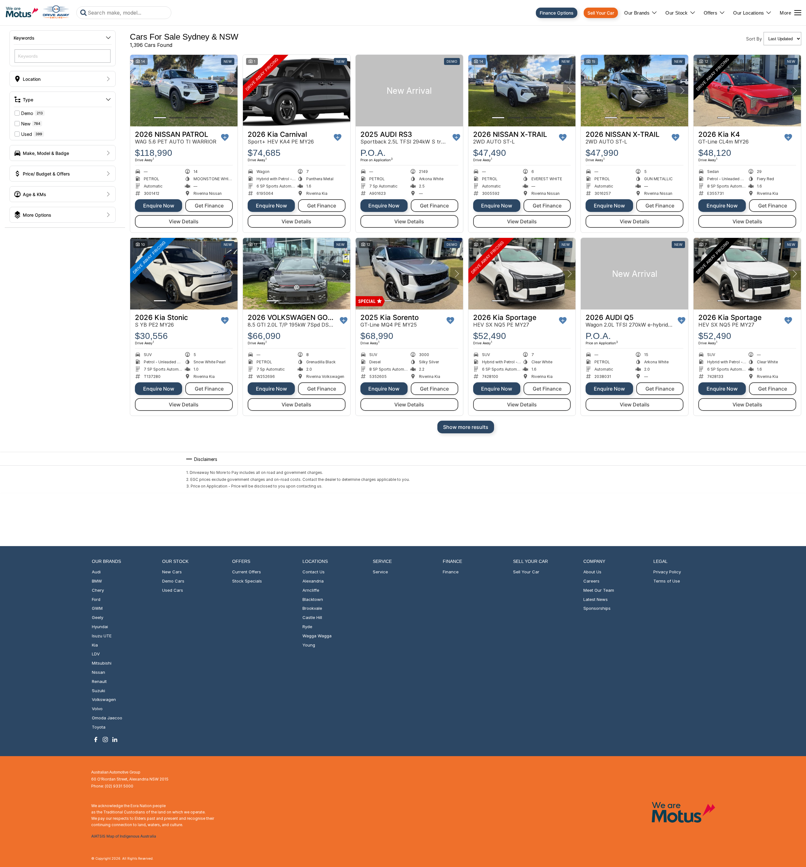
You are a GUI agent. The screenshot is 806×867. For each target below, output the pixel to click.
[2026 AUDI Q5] (634, 273)
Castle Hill (312, 617)
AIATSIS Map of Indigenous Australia (123, 836)
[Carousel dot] (160, 117)
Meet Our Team (598, 590)
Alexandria (313, 580)
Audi (96, 571)
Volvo (97, 708)
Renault (99, 681)
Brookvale (312, 608)
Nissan (98, 672)
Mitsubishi (101, 663)
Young (308, 644)
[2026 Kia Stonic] (184, 273)
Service (380, 571)
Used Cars (172, 590)
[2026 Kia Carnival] (296, 90)
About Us (592, 571)
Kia (95, 644)
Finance (451, 571)
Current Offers (246, 571)
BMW (97, 580)
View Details (184, 221)
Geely (97, 617)
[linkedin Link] (115, 739)
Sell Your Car (600, 13)
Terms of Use (666, 580)
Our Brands (637, 13)
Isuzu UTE (101, 635)
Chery (98, 590)
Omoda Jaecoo (107, 717)
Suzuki (98, 690)
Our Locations (748, 13)
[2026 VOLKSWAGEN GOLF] (296, 273)
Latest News (595, 599)
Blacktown (312, 599)
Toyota (98, 727)
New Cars (172, 571)
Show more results (465, 427)
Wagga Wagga (317, 635)
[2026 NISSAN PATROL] (184, 90)
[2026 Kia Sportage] (522, 273)
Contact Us (313, 571)
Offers (710, 13)
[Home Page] (37, 13)
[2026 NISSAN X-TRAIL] (522, 90)
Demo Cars (173, 580)
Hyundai (100, 626)
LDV (96, 653)
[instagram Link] (105, 739)
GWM (97, 608)
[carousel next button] (231, 90)
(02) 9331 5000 (119, 786)
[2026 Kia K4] (747, 90)
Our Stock (676, 13)
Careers (591, 580)
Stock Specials (247, 580)
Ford (96, 599)
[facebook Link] (96, 739)
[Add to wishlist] (225, 137)
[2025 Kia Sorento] (409, 273)
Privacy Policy (667, 571)
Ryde (307, 626)
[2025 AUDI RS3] (409, 90)
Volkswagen (104, 699)
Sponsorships (597, 608)
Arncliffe (310, 590)
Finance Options (557, 13)
